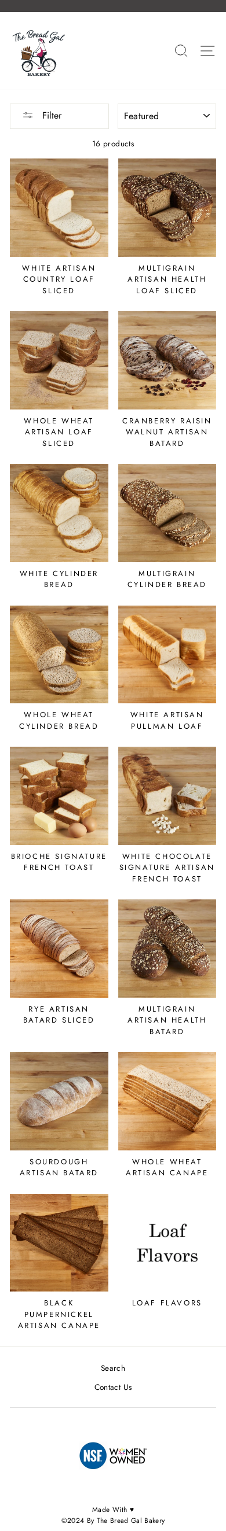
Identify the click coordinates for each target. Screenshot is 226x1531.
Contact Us (113, 1387)
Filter (50, 115)
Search (113, 1368)
